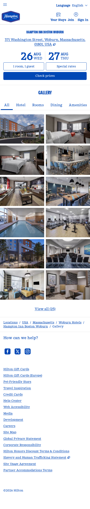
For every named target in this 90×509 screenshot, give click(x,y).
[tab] (7, 105)
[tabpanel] (45, 215)
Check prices (56, 76)
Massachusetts (43, 322)
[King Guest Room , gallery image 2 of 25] (68, 129)
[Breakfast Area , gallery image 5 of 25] (22, 191)
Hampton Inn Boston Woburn (25, 326)
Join (71, 20)
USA (25, 322)
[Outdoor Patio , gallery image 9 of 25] (22, 253)
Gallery (58, 326)
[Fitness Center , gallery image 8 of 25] (68, 222)
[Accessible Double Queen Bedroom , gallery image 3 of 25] (22, 160)
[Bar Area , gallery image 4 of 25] (68, 160)
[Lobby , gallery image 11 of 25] (22, 284)
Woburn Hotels (70, 322)
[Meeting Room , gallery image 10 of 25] (68, 253)
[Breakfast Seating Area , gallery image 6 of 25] (68, 191)
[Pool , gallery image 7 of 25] (22, 222)
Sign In (83, 20)
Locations (10, 322)
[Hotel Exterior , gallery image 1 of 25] (22, 129)
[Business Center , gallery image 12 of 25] (68, 284)
